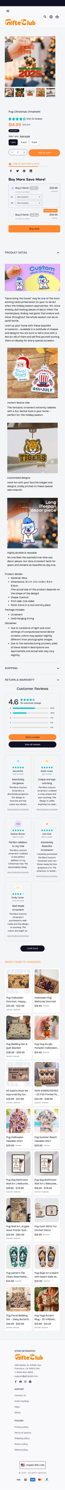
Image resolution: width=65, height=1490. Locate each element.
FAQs (17, 1407)
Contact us (20, 1395)
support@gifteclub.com (26, 1376)
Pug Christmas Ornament (18, 809)
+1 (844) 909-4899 (24, 1372)
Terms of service (23, 1433)
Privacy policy (21, 1427)
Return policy (21, 1444)
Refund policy (21, 1450)
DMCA (18, 1412)
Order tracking (22, 1401)
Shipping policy (22, 1438)
